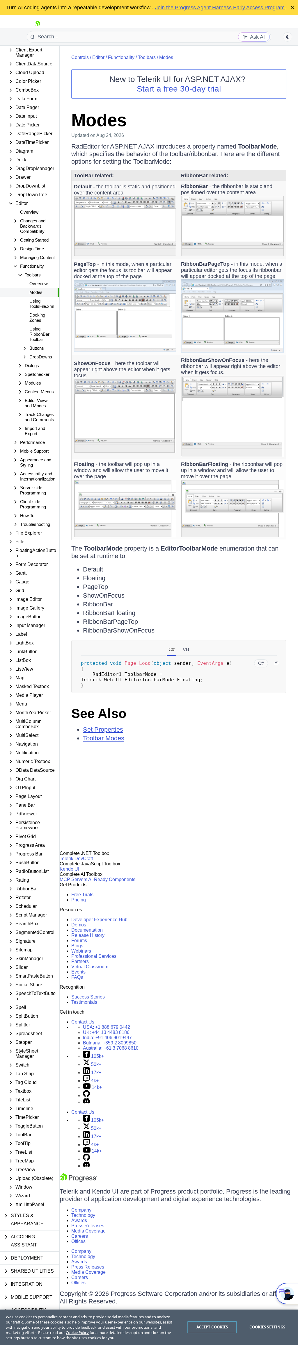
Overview (29, 212)
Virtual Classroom (89, 966)
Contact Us (82, 1021)
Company (81, 1210)
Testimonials (84, 1002)
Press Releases (87, 1225)
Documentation (87, 930)
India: (107, 1037)
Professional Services (93, 956)
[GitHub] (86, 1095)
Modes (35, 292)
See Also (98, 713)
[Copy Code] (276, 663)
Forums (79, 940)
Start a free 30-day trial (179, 88)
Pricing (78, 899)
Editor (98, 57)
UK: (106, 1032)
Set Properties (103, 729)
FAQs (77, 977)
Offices (78, 1241)
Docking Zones (37, 317)
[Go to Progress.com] (78, 1180)
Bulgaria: (109, 1042)
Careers (79, 1236)
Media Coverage (88, 1230)
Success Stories (88, 996)
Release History (87, 935)
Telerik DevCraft (76, 858)
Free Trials (82, 894)
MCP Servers (73, 879)
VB (186, 649)
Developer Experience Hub (99, 919)
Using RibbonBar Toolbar (39, 334)
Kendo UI (69, 869)
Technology (83, 1215)
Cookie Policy (77, 1332)
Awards (79, 1220)
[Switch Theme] (287, 37)
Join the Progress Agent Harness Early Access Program (220, 7)
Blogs (77, 945)
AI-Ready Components (111, 879)
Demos (78, 924)
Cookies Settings (267, 1327)
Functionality (121, 57)
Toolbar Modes (103, 738)
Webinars (81, 951)
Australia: (111, 1048)
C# (171, 649)
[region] (149, 1327)
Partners (80, 961)
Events (78, 971)
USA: (106, 1027)
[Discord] (86, 1102)
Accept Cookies (212, 1327)
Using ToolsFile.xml (41, 304)
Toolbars (147, 57)
